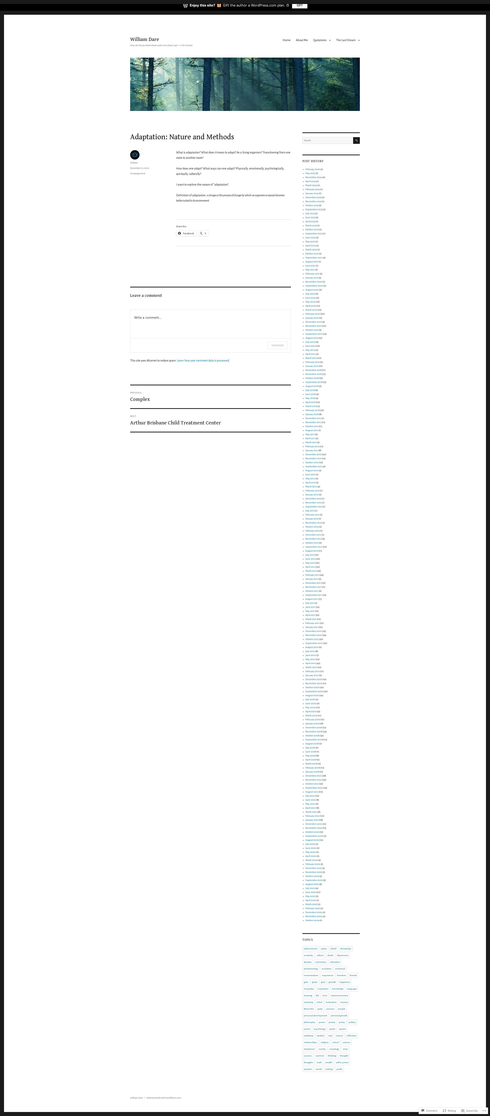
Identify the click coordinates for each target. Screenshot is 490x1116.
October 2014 (312, 527)
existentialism (311, 975)
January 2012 (311, 579)
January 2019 (311, 366)
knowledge (338, 989)
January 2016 (311, 494)
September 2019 (314, 334)
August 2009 (312, 695)
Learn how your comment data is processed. (203, 360)
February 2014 (312, 531)
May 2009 (310, 707)
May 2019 (310, 350)
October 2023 (311, 205)
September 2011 (313, 595)
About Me (302, 40)
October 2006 (312, 832)
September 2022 (314, 233)
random (321, 1036)
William (134, 163)
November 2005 (313, 872)
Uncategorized (137, 173)
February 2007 (312, 816)
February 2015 (312, 515)
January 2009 (312, 723)
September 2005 (314, 880)
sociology (334, 1049)
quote (332, 1029)
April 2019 (310, 354)
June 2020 (310, 298)
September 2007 (314, 788)
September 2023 (313, 209)
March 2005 (311, 904)
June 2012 (310, 559)
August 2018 (311, 386)
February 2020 (312, 314)
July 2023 (309, 213)
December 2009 (313, 679)
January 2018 (311, 414)
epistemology (311, 969)
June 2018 (310, 394)
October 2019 (312, 330)
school (335, 1042)
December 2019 (313, 322)
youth (339, 1069)
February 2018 (312, 410)
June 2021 (310, 266)
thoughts (308, 1062)
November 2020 (313, 282)
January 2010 (312, 675)
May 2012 (310, 563)
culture (320, 955)
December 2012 (313, 535)
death (330, 955)
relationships (310, 1042)
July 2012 (309, 555)
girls (306, 982)
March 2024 (311, 185)
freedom (341, 975)
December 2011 (313, 583)
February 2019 (312, 362)
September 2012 (313, 547)
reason (339, 1036)
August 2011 (311, 599)
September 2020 (314, 286)
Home (287, 40)
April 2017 (310, 438)
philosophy (309, 1022)
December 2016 (313, 454)
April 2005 (310, 900)
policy (342, 1022)
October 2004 (312, 920)
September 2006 (314, 836)
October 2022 (312, 229)
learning (308, 995)
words (319, 1069)
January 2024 (312, 193)
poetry (332, 1022)
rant (330, 1036)
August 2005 (312, 884)
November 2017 (313, 422)
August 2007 (311, 792)
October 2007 (312, 784)
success (308, 1056)
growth (332, 982)
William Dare (144, 39)
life (317, 995)
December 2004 (313, 912)
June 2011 (310, 607)
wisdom (308, 1069)
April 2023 (310, 221)
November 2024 (313, 177)
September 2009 (314, 691)
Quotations (320, 40)
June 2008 (310, 752)
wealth (328, 1062)
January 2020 (312, 318)
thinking (332, 1056)
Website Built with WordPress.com (163, 1098)
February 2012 (312, 575)
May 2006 (310, 852)
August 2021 (311, 261)
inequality (309, 989)
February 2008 (312, 768)
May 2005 (310, 896)
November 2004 (313, 916)
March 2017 (311, 442)
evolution (327, 969)
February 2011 (312, 623)
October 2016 (312, 462)
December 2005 (313, 868)
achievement (310, 949)
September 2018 (314, 382)
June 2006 (310, 848)
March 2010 (311, 667)
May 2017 (310, 434)
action (324, 949)
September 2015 (313, 506)
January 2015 (311, 519)
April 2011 (310, 615)
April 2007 (310, 808)
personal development (315, 1015)
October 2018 (312, 378)
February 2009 (312, 719)
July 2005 (310, 888)
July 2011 (309, 603)
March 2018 (311, 406)
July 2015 (309, 511)
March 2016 (311, 486)
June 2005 (310, 892)
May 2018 (310, 398)
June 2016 (310, 474)
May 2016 (310, 478)
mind (319, 1002)
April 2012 (310, 567)
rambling (308, 1036)
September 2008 (314, 739)
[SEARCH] (356, 140)
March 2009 (311, 715)
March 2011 (311, 619)
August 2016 (311, 470)
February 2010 (312, 671)
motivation (331, 1002)
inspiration (323, 989)
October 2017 (311, 426)
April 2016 (310, 482)
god (323, 982)
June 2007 (310, 800)
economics (320, 962)
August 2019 (311, 338)
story (345, 1049)
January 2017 (311, 450)
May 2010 (310, 659)
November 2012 (313, 539)
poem (322, 1022)
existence (340, 969)
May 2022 (310, 241)
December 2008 (313, 727)
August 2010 (311, 647)
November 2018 (313, 374)
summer (319, 1056)
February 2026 (312, 169)
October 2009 (312, 687)
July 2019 (310, 342)
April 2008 (310, 760)
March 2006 (311, 860)
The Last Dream (346, 40)
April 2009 (310, 711)
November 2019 (313, 326)
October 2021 (311, 253)
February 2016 (312, 490)
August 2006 (312, 840)
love (325, 995)
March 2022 (311, 249)
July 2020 (310, 294)
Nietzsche (309, 1009)
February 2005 (312, 908)
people (341, 1009)
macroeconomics (339, 995)
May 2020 (310, 302)
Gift (300, 5)
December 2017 (313, 418)
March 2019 (311, 358)
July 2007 (310, 796)
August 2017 (311, 430)
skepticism (309, 1049)
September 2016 (314, 466)
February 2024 (312, 189)
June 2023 (310, 217)
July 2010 (310, 651)
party (320, 1009)
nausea (344, 1002)
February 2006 (312, 864)
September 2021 (313, 257)
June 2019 (310, 346)
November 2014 (313, 523)
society (322, 1049)
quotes (342, 1029)
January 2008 (312, 772)
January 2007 (312, 820)
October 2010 (312, 639)
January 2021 (311, 278)
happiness (345, 982)
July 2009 (310, 699)
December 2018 (313, 370)
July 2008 (310, 747)
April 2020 (310, 306)
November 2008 (313, 731)
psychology (320, 1029)
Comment (278, 345)
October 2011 (311, 591)
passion (330, 1009)
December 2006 (313, 824)
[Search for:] (327, 140)
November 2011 (313, 587)
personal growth (339, 1015)
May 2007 (310, 804)
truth (319, 1062)
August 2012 (311, 551)
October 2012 (311, 543)
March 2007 (311, 812)
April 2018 (310, 402)
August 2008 (312, 743)
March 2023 (311, 225)
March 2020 (311, 310)
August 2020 (312, 290)
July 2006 (310, 844)
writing (329, 1069)
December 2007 (313, 776)
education (335, 962)
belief (333, 949)
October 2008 (312, 735)
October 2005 (312, 876)
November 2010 (313, 635)
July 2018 (310, 390)
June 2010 (310, 655)
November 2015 (313, 502)
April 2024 (310, 181)
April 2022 (310, 245)
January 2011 (311, 627)
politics (352, 1022)
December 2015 (313, 498)
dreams (308, 962)
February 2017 (312, 446)
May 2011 (310, 611)
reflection (351, 1036)
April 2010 (310, 663)
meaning (308, 1002)
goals (314, 982)
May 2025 (310, 173)
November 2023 (313, 201)
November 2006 (313, 828)
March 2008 (311, 764)
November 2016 (313, 458)
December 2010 (313, 631)
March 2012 (311, 571)
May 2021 (310, 270)
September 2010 (314, 643)
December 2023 (313, 197)
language (352, 989)
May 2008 (310, 756)
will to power (342, 1062)
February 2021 (312, 274)
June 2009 (310, 703)
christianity (345, 949)
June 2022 (310, 237)
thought (344, 1056)
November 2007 (313, 780)
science (346, 1042)
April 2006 (310, 856)
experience (327, 975)
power (307, 1029)
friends (353, 975)
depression (343, 955)
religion (325, 1042)
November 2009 (313, 683)
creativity (308, 955)
